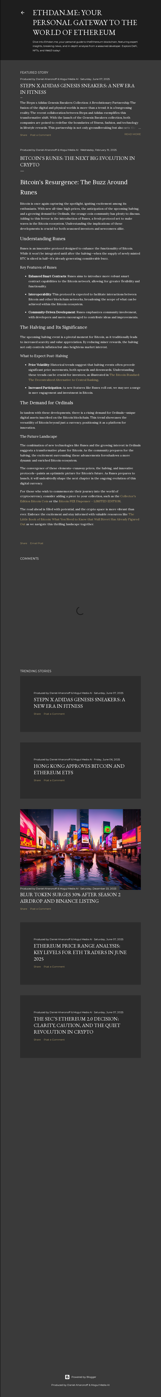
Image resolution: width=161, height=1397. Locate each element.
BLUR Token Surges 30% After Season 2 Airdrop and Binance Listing (70, 897)
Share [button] (23, 135)
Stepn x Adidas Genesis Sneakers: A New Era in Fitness (79, 702)
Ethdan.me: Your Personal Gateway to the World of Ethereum (85, 22)
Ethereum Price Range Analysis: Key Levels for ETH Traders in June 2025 (80, 952)
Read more (133, 134)
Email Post (36, 543)
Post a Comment (40, 135)
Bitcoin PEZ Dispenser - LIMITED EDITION (90, 501)
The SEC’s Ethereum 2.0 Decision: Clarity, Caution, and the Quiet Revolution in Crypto (77, 1025)
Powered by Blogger (83, 1376)
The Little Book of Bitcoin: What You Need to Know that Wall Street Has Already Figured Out (79, 519)
